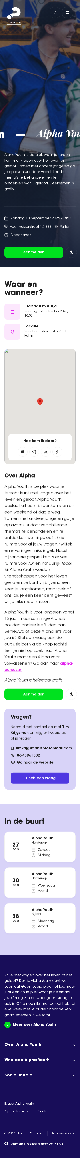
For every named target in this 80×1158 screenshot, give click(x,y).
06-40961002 (28, 755)
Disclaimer (36, 1133)
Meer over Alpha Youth (34, 1025)
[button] (40, 402)
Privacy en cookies (63, 1133)
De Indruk (56, 1144)
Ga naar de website (35, 763)
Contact (44, 1111)
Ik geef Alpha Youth (19, 1104)
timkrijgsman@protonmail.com (44, 748)
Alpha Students (16, 1111)
